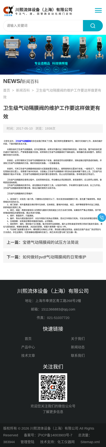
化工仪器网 (66, 442)
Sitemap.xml (90, 442)
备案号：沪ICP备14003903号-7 (48, 435)
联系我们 (78, 355)
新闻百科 (23, 90)
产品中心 (28, 347)
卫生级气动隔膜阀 (23, 141)
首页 (6, 90)
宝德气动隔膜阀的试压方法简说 (51, 242)
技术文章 (28, 355)
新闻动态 (78, 347)
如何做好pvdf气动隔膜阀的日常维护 (54, 257)
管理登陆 (27, 442)
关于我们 (78, 339)
